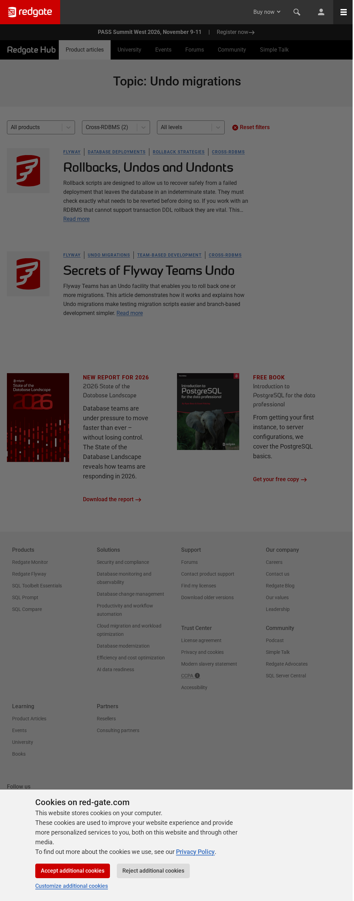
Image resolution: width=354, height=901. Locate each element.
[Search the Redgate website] (297, 12)
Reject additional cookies (153, 870)
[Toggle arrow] (278, 12)
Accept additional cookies (72, 870)
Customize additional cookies (71, 886)
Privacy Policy (195, 851)
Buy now (263, 12)
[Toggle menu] (343, 12)
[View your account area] (321, 12)
